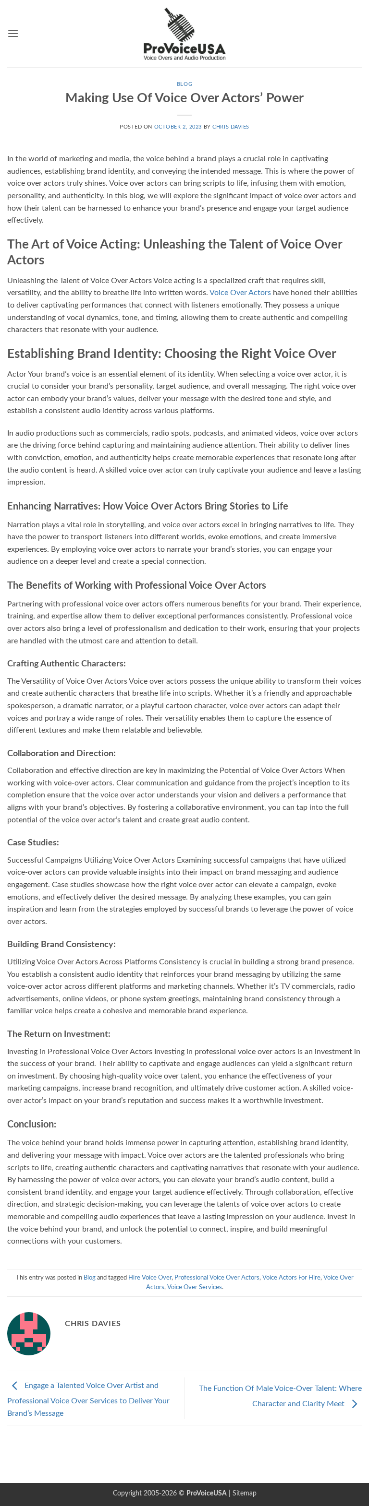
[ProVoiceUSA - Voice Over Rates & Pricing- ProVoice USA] (184, 33)
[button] (13, 33)
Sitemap (245, 1493)
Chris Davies (230, 127)
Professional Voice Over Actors (216, 1278)
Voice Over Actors (240, 292)
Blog (184, 84)
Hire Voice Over (150, 1278)
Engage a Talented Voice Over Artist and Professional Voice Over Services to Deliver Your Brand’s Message (88, 1399)
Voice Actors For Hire (291, 1278)
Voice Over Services (194, 1287)
